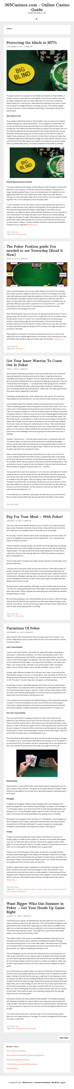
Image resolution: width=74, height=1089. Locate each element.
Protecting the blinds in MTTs (32, 42)
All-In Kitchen (19, 616)
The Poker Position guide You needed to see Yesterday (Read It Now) (35, 250)
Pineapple (56, 889)
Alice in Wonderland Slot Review (18, 1060)
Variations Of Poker (23, 628)
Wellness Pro (27, 1082)
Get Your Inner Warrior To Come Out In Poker (34, 363)
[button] (37, 18)
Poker (16, 232)
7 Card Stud (19, 889)
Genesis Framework (42, 1082)
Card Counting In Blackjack (16, 1051)
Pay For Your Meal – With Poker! (35, 517)
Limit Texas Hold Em (30, 889)
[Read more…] (33, 225)
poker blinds (22, 234)
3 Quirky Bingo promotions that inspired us (22, 1064)
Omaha (40, 889)
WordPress (55, 1082)
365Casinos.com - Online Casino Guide (37, 7)
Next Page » (64, 1038)
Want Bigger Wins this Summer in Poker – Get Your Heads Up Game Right (36, 907)
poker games (19, 1028)
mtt (16, 234)
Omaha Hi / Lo (47, 889)
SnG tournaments (30, 1028)
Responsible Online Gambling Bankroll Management (26, 1055)
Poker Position (19, 348)
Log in (63, 1082)
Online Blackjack (12, 1068)
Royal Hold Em (21, 891)
